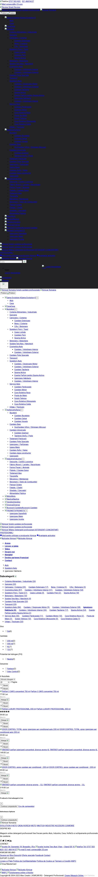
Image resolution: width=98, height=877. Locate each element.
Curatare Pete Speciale (19, 75)
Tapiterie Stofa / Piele (23, 156)
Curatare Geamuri (21, 153)
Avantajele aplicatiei (47, 255)
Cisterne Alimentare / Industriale (23, 32)
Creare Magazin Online (74, 875)
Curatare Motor (20, 110)
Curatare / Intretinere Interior (26, 69)
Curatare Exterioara (22, 41)
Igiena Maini (15, 167)
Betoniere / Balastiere (19, 61)
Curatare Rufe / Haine (18, 170)
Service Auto (15, 104)
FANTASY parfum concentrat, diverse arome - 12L (64, 785)
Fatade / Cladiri (16, 207)
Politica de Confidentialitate (24, 861)
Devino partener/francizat (17, 557)
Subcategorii (7, 576)
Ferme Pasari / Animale (19, 187)
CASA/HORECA (24, 825)
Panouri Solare (16, 205)
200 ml (10, 641)
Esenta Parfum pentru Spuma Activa (29, 95)
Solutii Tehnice (20, 118)
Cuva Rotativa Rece (22, 113)
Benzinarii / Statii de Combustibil (23, 202)
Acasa (7, 543)
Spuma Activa (20, 58)
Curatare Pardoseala (22, 107)
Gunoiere (13, 35)
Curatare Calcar (20, 138)
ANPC (73, 861)
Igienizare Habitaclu (22, 98)
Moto (13, 216)
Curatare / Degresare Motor (25, 84)
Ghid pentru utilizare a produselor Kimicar (19, 255)
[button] (51, 267)
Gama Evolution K (28, 18)
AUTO (14, 825)
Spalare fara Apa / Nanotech (21, 64)
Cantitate (3, 636)
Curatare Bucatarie (22, 136)
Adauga (4, 700)
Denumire (4, 664)
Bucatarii (13, 133)
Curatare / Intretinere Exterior (26, 72)
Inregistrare (15, 273)
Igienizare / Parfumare (19, 164)
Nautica (16, 219)
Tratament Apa (16, 193)
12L (8, 649)
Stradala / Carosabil (18, 210)
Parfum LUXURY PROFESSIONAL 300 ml (53, 709)
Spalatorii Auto (16, 81)
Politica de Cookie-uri (46, 861)
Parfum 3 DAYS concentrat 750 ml (45, 691)
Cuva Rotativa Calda (22, 124)
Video (7, 549)
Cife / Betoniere (21, 46)
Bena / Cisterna (20, 43)
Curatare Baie (15, 144)
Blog (12, 855)
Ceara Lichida (20, 52)
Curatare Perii (20, 55)
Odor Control (12, 671)
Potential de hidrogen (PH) (11, 654)
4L (8, 646)
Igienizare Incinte (17, 239)
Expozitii (17, 855)
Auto (11, 20)
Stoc (2, 626)
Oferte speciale (28, 855)
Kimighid (8, 555)
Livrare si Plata (6, 861)
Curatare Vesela (21, 141)
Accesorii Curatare (29, 228)
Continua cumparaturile (9, 806)
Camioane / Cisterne (18, 38)
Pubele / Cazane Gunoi (19, 190)
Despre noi (10, 552)
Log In (7, 273)
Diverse (16, 225)
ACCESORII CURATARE (64, 825)
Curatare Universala (18, 150)
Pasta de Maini (20, 115)
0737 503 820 (15, 1)
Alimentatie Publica (18, 213)
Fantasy (10, 669)
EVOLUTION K (6, 825)
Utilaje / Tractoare (17, 127)
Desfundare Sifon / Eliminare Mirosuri (30, 147)
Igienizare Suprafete (18, 233)
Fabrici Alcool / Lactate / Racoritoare (25, 184)
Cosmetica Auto (16, 66)
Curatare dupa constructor (20, 173)
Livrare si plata (11, 546)
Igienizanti (14, 176)
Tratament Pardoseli (18, 159)
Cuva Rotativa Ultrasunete (25, 121)
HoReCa (17, 130)
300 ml (10, 644)
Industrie (18, 179)
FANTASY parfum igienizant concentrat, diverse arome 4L (74, 750)
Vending (17, 222)
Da (8, 631)
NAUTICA (41, 825)
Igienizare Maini (16, 236)
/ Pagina (13, 682)
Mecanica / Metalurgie (19, 199)
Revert (5, 685)
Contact (8, 560)
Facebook (39, 855)
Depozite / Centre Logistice (21, 182)
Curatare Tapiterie (21, 89)
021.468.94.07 (28, 1)
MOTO (33, 825)
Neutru (10, 659)
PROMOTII (20, 231)
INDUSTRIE (50, 825)
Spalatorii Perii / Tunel (19, 49)
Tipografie (14, 196)
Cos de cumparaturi (26, 806)
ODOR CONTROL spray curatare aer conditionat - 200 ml (72, 767)
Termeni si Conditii (63, 861)
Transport (13, 78)
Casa (12, 23)
